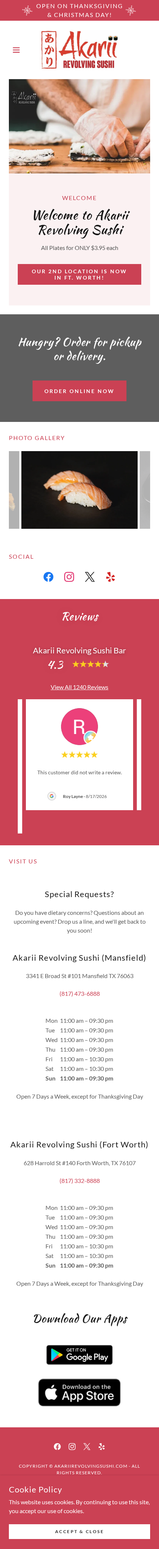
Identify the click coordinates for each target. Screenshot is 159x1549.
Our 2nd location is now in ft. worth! (79, 274)
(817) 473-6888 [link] (80, 993)
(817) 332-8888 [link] (80, 1180)
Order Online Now (79, 391)
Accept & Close (79, 1531)
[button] (19, 50)
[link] (79, 50)
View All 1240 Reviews (79, 686)
